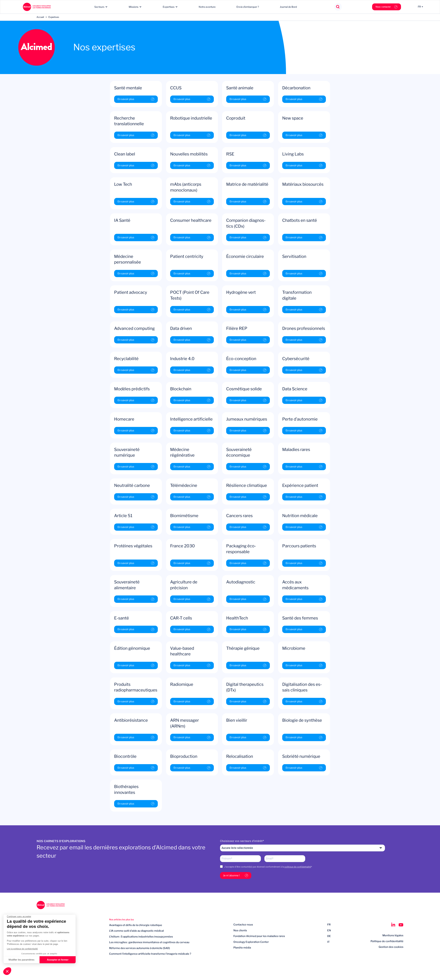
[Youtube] (401, 924)
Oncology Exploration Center (251, 941)
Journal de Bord (288, 6)
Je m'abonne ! (231, 875)
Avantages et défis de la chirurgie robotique (135, 925)
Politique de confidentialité (387, 941)
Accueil (40, 17)
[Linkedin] (393, 925)
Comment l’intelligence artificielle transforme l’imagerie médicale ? (150, 953)
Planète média (242, 947)
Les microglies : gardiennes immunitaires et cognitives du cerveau (149, 942)
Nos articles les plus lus (121, 919)
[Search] (338, 7)
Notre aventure (207, 6)
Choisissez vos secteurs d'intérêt (241, 841)
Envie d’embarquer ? (247, 6)
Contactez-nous (243, 924)
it (328, 941)
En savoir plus (126, 99)
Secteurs (99, 6)
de (329, 936)
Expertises (168, 6)
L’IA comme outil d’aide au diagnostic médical (136, 930)
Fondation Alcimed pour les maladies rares (259, 936)
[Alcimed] (36, 7)
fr (329, 924)
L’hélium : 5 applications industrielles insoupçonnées (141, 936)
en (329, 930)
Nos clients (240, 930)
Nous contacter (383, 6)
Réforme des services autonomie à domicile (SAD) (139, 948)
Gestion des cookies (391, 946)
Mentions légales (392, 935)
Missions (133, 6)
